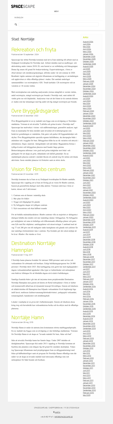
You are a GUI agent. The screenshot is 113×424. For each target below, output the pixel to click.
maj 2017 (86, 274)
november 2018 (89, 242)
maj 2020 (86, 207)
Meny (56, 11)
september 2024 (89, 93)
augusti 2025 (88, 66)
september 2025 (89, 64)
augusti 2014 (88, 318)
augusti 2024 (88, 96)
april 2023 (87, 135)
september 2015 (89, 309)
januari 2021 (88, 190)
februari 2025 (88, 81)
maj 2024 (86, 103)
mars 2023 (87, 138)
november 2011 (89, 365)
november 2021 (89, 177)
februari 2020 (88, 215)
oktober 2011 (88, 368)
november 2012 (89, 346)
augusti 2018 (88, 247)
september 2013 (89, 328)
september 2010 (89, 390)
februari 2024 (88, 111)
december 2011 (89, 363)
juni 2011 (86, 370)
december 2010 (89, 385)
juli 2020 (86, 202)
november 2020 (89, 192)
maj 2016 (86, 294)
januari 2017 (88, 281)
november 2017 (89, 262)
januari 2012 (88, 360)
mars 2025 (87, 79)
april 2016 (87, 296)
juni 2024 (87, 101)
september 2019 (89, 227)
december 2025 (89, 56)
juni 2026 (87, 44)
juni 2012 (86, 351)
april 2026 (87, 49)
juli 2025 (86, 69)
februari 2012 (88, 358)
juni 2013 (86, 331)
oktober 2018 (88, 244)
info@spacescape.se (64, 417)
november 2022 (89, 148)
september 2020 (89, 197)
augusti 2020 (88, 200)
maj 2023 (86, 133)
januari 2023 (88, 143)
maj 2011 (86, 373)
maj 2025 (86, 74)
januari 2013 (88, 341)
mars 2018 (87, 254)
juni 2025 (87, 71)
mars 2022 (87, 168)
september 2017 (89, 266)
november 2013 (89, 326)
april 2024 (87, 106)
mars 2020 (87, 212)
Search (16, 24)
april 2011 (86, 375)
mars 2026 (87, 51)
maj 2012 (86, 353)
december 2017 (89, 259)
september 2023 (89, 123)
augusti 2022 (88, 155)
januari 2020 (88, 217)
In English (18, 17)
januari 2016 (88, 301)
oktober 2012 (88, 348)
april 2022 (87, 165)
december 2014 (89, 316)
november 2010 (89, 388)
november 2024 (89, 88)
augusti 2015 (88, 311)
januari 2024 (88, 113)
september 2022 (89, 153)
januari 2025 (88, 84)
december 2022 (89, 145)
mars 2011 (87, 378)
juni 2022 (87, 160)
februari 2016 (88, 299)
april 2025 (87, 76)
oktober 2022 (88, 150)
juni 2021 (86, 182)
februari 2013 (88, 338)
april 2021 (87, 185)
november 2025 (89, 59)
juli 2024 (86, 98)
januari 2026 (88, 54)
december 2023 (89, 116)
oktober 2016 (88, 284)
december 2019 (89, 220)
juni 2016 (86, 291)
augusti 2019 (88, 229)
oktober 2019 (88, 224)
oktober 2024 (88, 91)
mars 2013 (87, 336)
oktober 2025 (88, 61)
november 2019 (89, 222)
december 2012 (89, 343)
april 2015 (87, 313)
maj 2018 (86, 252)
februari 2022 (88, 170)
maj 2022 (86, 163)
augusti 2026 (88, 42)
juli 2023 (86, 128)
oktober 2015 (88, 306)
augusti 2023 (88, 126)
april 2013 (87, 333)
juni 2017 (86, 271)
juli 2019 (86, 232)
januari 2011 (88, 383)
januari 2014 (88, 321)
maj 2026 (86, 46)
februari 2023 (88, 140)
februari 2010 (88, 393)
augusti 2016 (88, 289)
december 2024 (89, 86)
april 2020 (87, 210)
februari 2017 (88, 279)
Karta (57, 412)
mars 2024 (87, 108)
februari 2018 (88, 257)
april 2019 (87, 237)
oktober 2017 (88, 264)
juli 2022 (86, 158)
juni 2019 (86, 234)
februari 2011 (88, 380)
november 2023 (89, 118)
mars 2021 (87, 187)
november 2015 (89, 304)
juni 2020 (87, 205)
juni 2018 (86, 249)
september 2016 (89, 286)
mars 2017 (87, 276)
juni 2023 (87, 131)
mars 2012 (87, 356)
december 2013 (89, 323)
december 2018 (89, 239)
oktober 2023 (88, 121)
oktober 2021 (88, 180)
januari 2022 (88, 173)
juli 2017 (86, 269)
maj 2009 (86, 395)
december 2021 (89, 175)
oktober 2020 (88, 195)
